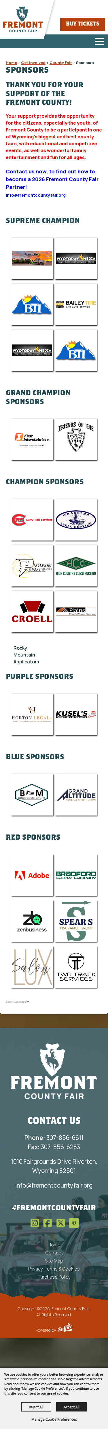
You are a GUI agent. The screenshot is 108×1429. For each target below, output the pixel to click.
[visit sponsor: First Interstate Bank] (32, 439)
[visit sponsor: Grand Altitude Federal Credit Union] (76, 795)
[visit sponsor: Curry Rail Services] (32, 520)
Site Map (54, 1261)
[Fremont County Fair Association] (54, 1071)
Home (11, 62)
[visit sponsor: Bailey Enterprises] (76, 304)
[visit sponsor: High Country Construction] (76, 565)
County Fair (61, 62)
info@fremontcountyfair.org (54, 1185)
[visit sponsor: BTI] (32, 304)
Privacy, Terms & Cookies (54, 1269)
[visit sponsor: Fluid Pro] (32, 258)
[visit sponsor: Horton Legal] (32, 714)
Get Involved (33, 62)
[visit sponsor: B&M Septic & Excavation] (32, 795)
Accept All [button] (71, 1407)
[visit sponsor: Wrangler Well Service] (76, 520)
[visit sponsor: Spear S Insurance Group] (76, 921)
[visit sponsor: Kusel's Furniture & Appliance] (76, 714)
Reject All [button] (36, 1407)
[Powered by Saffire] (65, 1328)
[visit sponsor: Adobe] (32, 875)
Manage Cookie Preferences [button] (54, 1419)
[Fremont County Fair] (23, 19)
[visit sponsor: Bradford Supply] (76, 875)
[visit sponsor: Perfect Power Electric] (32, 565)
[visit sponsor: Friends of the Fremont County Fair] (76, 439)
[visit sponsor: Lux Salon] (32, 967)
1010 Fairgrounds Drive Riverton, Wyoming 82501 (54, 1166)
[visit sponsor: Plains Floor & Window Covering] (76, 611)
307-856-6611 (54, 1138)
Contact (54, 1253)
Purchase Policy (54, 1277)
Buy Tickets (82, 24)
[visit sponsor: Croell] (32, 611)
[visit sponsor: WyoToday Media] (76, 258)
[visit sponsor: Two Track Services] (76, 967)
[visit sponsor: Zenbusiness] (32, 921)
